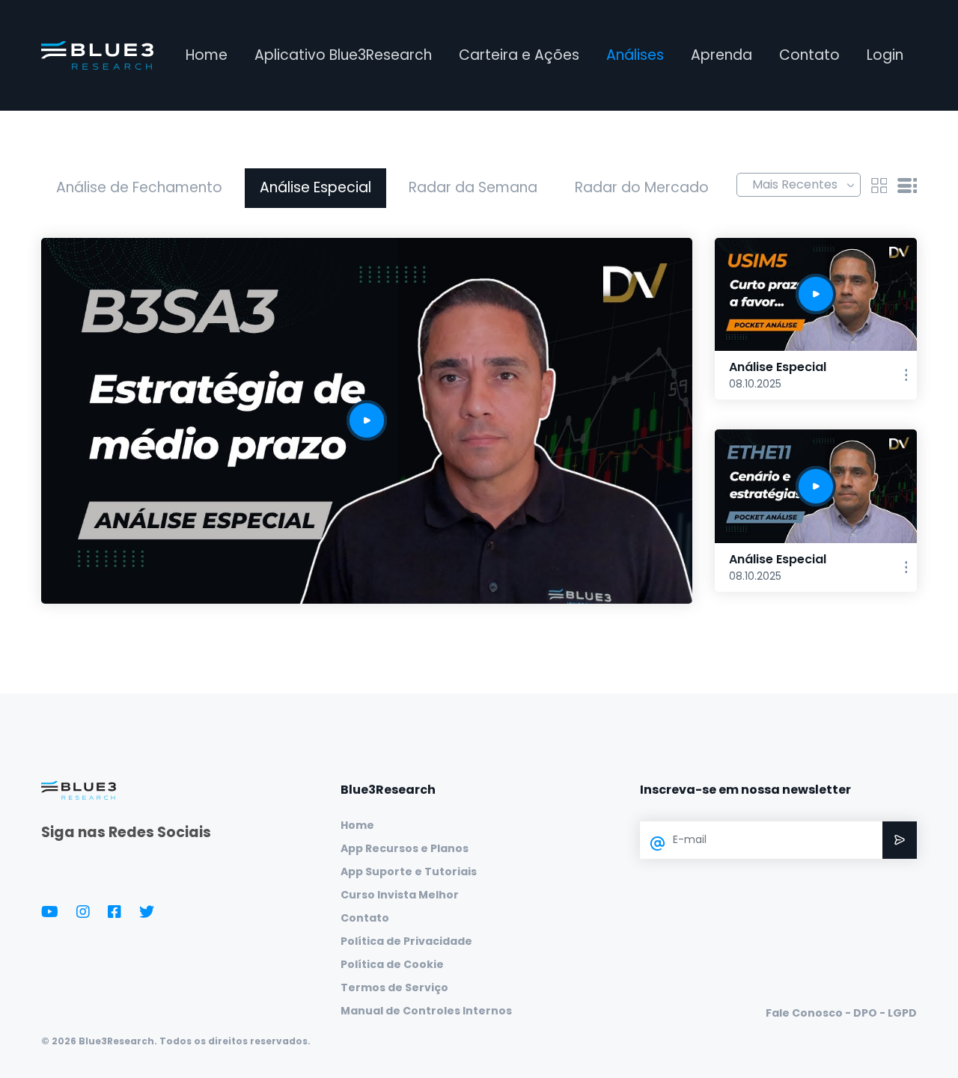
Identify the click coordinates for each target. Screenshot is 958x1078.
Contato (809, 55)
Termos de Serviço (394, 987)
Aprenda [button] (721, 55)
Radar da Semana (473, 187)
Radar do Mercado (642, 187)
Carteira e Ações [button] (519, 55)
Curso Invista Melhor (400, 894)
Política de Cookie (392, 964)
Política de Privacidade (406, 941)
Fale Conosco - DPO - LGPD (841, 1012)
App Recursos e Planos (405, 848)
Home (207, 55)
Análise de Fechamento (139, 187)
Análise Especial (315, 187)
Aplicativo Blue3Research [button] (343, 55)
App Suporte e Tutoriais (409, 871)
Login (885, 55)
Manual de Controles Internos (426, 1010)
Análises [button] (635, 55)
